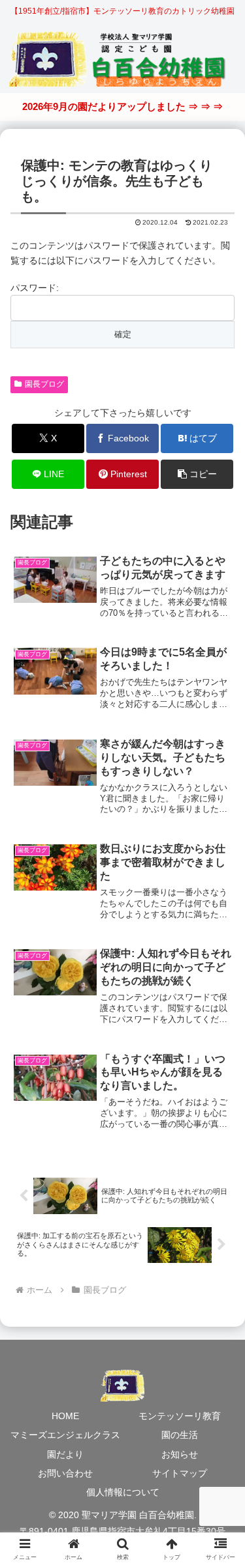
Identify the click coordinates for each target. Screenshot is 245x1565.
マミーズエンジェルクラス (65, 1435)
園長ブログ (44, 384)
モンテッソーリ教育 (180, 1416)
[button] (197, 474)
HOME (65, 1416)
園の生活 (179, 1435)
